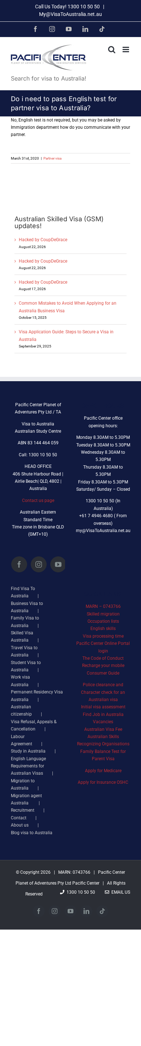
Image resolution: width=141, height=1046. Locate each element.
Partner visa (52, 158)
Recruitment (22, 810)
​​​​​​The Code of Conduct (103, 658)
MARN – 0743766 (103, 606)
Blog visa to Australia (31, 832)
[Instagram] (39, 564)
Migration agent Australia (26, 799)
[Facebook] (19, 564)
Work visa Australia (20, 681)
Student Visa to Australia (26, 666)
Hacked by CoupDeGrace (43, 239)
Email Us (119, 892)
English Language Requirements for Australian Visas (28, 766)
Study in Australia (28, 751)
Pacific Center (85, 883)
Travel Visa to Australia (24, 651)
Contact (18, 817)
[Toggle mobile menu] (126, 49)
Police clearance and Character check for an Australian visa (103, 692)
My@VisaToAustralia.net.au (70, 14)
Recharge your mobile (103, 665)
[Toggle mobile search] (111, 49)
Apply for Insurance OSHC (103, 782)
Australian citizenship (21, 710)
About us (20, 825)
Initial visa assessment (103, 706)
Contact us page (38, 500)
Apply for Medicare (103, 770)
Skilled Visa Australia (22, 636)
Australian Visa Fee (103, 729)
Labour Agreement (21, 740)
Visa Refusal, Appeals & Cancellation (33, 725)
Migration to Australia (23, 784)
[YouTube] (58, 564)
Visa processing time (103, 636)
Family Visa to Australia (25, 621)
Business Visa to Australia (27, 607)
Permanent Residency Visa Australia (37, 695)
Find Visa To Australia (23, 592)
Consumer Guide (103, 673)
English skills (103, 628)
